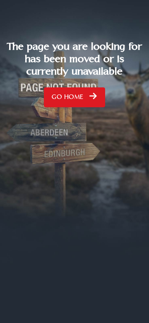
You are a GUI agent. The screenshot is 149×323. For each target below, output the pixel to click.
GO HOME (68, 99)
